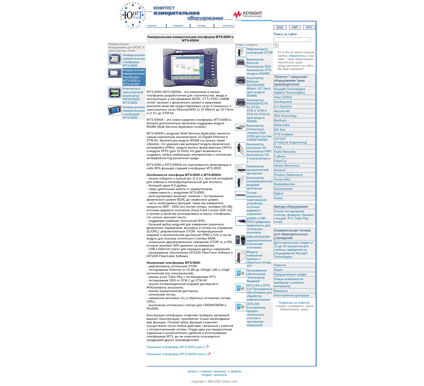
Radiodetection (284, 184)
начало (192, 371)
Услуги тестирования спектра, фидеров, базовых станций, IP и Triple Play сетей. (294, 216)
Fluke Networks (285, 151)
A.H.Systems (283, 106)
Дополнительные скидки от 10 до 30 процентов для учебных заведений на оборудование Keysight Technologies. (293, 249)
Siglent (279, 193)
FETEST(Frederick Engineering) (290, 140)
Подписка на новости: (294, 306)
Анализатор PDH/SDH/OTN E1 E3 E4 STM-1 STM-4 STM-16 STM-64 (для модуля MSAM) (258, 110)
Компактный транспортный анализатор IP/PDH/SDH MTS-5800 (133, 95)
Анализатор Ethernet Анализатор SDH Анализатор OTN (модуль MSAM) (259, 66)
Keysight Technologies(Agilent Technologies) (289, 90)
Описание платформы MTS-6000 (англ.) (176, 347)
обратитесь (297, 55)
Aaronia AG (282, 111)
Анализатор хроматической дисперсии (258, 169)
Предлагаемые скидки (290, 274)
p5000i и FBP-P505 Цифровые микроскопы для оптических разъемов (259, 225)
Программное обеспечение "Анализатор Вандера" (257, 276)
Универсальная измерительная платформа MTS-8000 (134, 60)
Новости (280, 265)
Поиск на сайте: (285, 34)
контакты (220, 375)
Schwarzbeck (283, 188)
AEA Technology (285, 115)
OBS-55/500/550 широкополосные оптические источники (259, 242)
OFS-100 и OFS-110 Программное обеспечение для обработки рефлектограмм (260, 292)
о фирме (234, 371)
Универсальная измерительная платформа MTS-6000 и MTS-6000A (134, 77)
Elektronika (282, 125)
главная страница (213, 371)
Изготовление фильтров (291, 295)
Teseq (278, 198)
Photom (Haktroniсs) (288, 175)
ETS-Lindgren (283, 134)
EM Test (279, 129)
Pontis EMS (282, 179)
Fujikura (279, 156)
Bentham (280, 120)
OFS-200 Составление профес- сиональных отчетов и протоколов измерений (256, 314)
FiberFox (280, 161)
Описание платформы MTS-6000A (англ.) (177, 354)
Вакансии (281, 290)
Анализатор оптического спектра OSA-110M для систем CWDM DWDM (259, 132)
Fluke (278, 147)
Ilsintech (280, 170)
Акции (278, 269)
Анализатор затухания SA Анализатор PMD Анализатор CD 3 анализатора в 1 (259, 153)
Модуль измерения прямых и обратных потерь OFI (259, 259)
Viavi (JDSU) (283, 97)
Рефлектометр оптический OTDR (260, 50)
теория (207, 375)
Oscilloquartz (283, 102)
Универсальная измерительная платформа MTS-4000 (134, 112)
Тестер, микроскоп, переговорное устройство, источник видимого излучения (257, 203)
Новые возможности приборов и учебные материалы (289, 282)
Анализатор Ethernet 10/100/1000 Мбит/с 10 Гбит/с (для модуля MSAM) (259, 86)
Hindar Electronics (286, 165)
